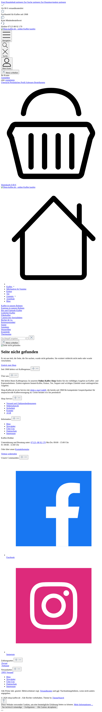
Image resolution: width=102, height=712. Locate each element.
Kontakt (9, 410)
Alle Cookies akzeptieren (46, 707)
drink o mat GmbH (38, 390)
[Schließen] (2, 710)
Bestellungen (39, 82)
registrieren (10, 80)
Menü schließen (12, 73)
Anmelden (5, 78)
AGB (8, 413)
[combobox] (13, 338)
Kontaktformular (22, 449)
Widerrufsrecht (12, 406)
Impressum (11, 433)
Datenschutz (11, 431)
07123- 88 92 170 (38, 442)
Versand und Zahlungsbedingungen (21, 403)
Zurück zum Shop (8, 365)
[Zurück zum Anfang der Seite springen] (3, 701)
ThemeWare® (58, 698)
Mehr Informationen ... (83, 704)
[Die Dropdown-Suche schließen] (31, 338)
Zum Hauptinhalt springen (12, 2)
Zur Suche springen (32, 2)
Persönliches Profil (18, 82)
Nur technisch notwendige (12, 707)
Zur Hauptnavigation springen (53, 2)
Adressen (30, 82)
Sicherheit (10, 408)
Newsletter (10, 426)
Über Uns (10, 429)
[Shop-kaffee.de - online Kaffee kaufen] (18, 29)
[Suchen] (27, 338)
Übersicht (5, 82)
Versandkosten (46, 691)
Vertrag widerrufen (9, 454)
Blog (8, 424)
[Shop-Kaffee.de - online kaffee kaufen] (53, 238)
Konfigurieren (30, 707)
